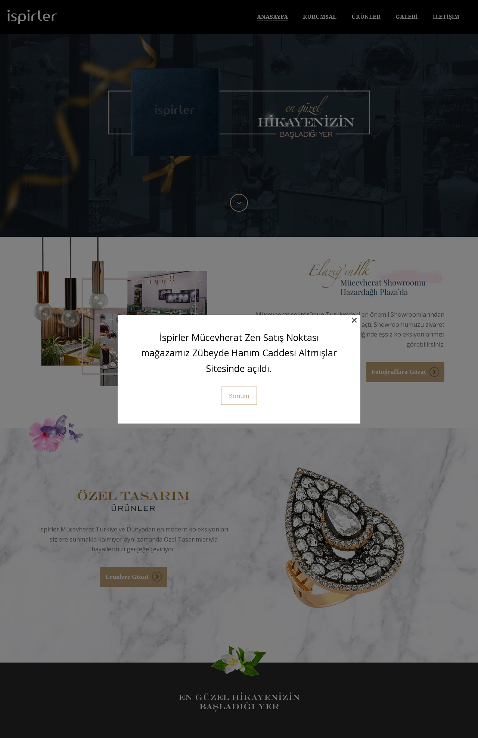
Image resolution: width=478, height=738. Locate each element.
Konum (239, 396)
